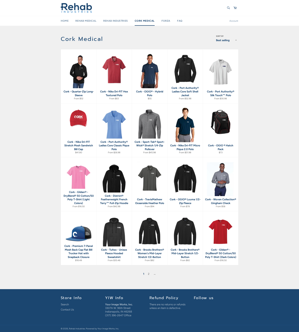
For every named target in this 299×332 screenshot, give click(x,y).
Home (65, 20)
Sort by (220, 36)
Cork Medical (145, 20)
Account (233, 20)
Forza (165, 20)
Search (65, 304)
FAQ (180, 20)
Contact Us (67, 309)
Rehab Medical (85, 20)
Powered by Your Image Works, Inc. (102, 328)
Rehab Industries (115, 20)
